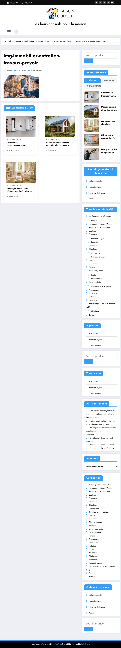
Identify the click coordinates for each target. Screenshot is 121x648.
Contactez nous (95, 345)
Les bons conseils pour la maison (60, 23)
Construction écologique (101, 286)
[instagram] (108, 2)
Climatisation (96, 253)
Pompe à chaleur (98, 256)
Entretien (92, 267)
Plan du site (93, 333)
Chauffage (93, 249)
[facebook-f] (96, 2)
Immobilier (93, 293)
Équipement (93, 234)
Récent (92, 80)
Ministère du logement (97, 193)
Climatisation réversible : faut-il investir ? (109, 137)
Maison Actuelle (95, 181)
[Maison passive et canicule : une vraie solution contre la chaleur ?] (60, 126)
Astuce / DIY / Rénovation (99, 227)
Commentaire (93, 86)
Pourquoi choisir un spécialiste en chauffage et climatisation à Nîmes (109, 151)
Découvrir (93, 263)
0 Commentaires (36, 70)
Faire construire (95, 282)
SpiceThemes (86, 644)
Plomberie (95, 311)
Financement (94, 290)
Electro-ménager (97, 238)
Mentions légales (95, 339)
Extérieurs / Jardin (96, 270)
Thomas (9, 70)
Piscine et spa (96, 278)
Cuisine (92, 260)
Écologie (92, 231)
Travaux (92, 315)
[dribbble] (104, 2)
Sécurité (94, 242)
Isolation (92, 296)
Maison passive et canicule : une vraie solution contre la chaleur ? (58, 144)
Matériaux (93, 300)
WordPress (58, 644)
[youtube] (112, 2)
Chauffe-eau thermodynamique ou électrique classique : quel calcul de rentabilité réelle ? (19, 144)
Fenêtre (94, 220)
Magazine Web (95, 187)
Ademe (92, 198)
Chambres (93, 245)
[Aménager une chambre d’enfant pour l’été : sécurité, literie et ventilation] (21, 172)
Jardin (93, 275)
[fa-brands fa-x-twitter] (100, 2)
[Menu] (9, 32)
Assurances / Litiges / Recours (101, 224)
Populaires (109, 80)
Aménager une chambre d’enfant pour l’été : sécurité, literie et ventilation (19, 189)
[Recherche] (16, 32)
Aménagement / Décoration (100, 216)
